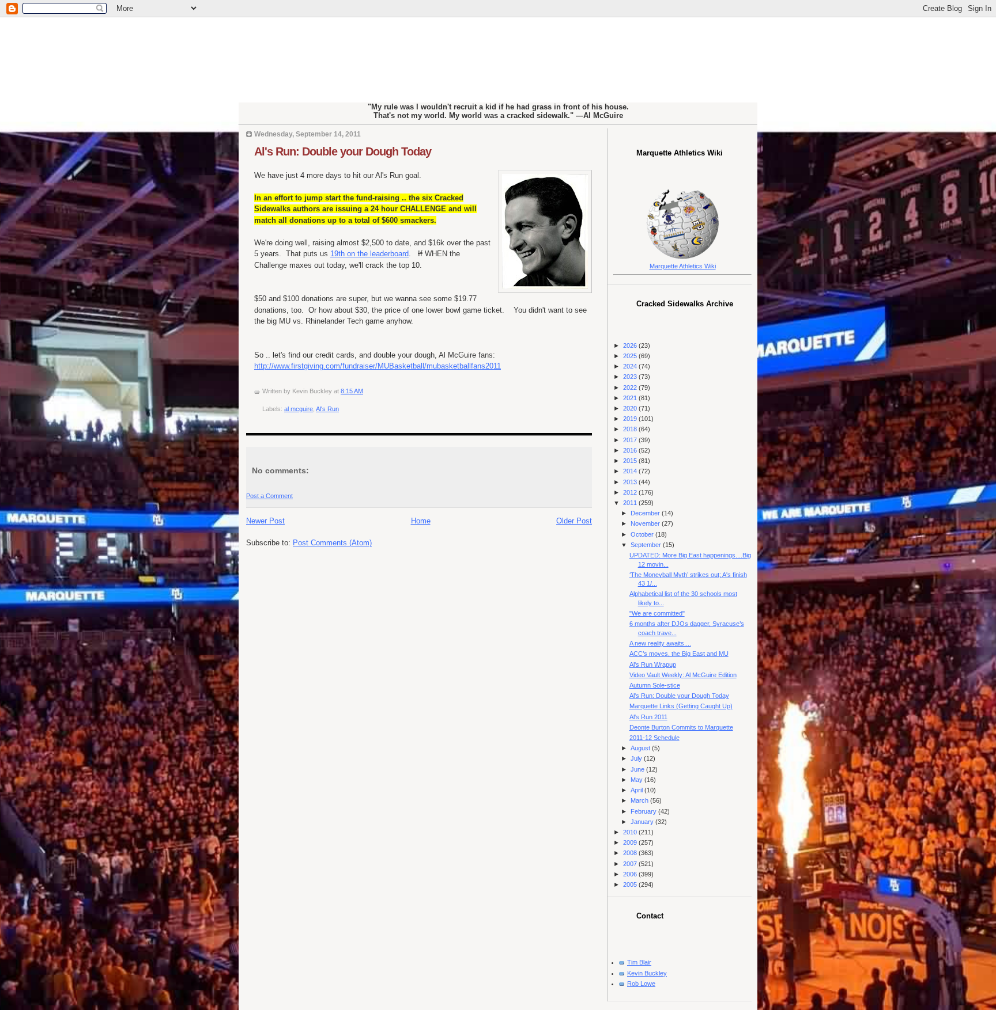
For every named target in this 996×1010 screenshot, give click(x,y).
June (638, 769)
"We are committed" (657, 613)
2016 (631, 450)
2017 (631, 439)
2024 (631, 366)
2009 (631, 842)
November (646, 523)
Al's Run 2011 (648, 716)
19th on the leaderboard (369, 253)
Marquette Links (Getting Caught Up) (681, 706)
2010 (631, 832)
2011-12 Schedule (654, 737)
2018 (631, 429)
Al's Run (327, 408)
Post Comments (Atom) (332, 542)
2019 (631, 418)
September (647, 544)
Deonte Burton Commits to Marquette (681, 727)
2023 (631, 376)
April (637, 790)
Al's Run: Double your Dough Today (342, 151)
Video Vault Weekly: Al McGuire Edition (683, 674)
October (643, 534)
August (641, 748)
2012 (631, 492)
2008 (631, 852)
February (644, 811)
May (637, 779)
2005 (631, 884)
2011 (631, 502)
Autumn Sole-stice (654, 685)
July (637, 758)
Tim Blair (639, 962)
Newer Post (265, 521)
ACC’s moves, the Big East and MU (679, 653)
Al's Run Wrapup (652, 664)
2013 (631, 482)
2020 (631, 408)
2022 (631, 387)
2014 (631, 471)
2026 (631, 345)
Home (421, 521)
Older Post (574, 521)
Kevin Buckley (647, 973)
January (643, 821)
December (646, 513)
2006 (631, 874)
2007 (631, 863)
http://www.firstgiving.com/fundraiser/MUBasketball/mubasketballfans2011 (377, 366)
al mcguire (298, 408)
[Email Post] (366, 391)
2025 (631, 355)
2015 (631, 460)
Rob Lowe (641, 983)
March (640, 800)
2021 (631, 397)
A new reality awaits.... (660, 643)
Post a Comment (269, 495)
